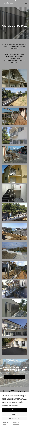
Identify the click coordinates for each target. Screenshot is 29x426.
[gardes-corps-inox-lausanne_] (14, 308)
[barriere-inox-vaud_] (14, 116)
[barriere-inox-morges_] (14, 97)
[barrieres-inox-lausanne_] (14, 174)
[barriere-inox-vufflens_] (14, 135)
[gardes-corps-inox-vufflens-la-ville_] (14, 346)
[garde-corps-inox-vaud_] (14, 289)
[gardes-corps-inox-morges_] (14, 327)
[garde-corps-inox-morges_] (14, 270)
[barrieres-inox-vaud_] (14, 212)
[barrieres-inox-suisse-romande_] (14, 193)
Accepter (14, 409)
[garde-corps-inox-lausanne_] (14, 250)
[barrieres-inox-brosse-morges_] (14, 154)
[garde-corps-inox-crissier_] (14, 231)
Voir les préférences (14, 418)
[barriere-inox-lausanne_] (14, 78)
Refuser (14, 414)
